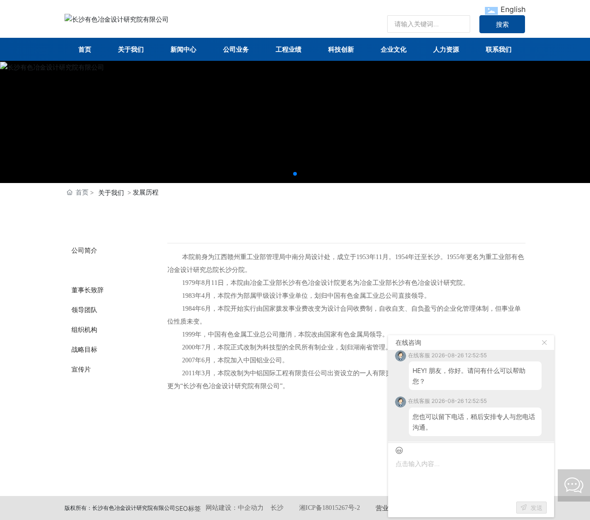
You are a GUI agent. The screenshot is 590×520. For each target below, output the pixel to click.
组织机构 (84, 329)
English (513, 9)
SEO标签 (188, 508)
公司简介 (84, 250)
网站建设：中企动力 (235, 507)
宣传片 (81, 369)
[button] (295, 174)
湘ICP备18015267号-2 (329, 507)
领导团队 (84, 309)
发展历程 (84, 270)
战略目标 (84, 349)
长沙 (277, 507)
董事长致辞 (87, 290)
